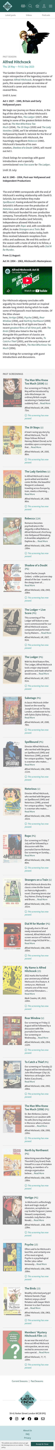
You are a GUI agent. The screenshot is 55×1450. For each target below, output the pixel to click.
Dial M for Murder (37, 923)
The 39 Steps (23, 127)
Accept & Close (42, 1444)
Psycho (27, 317)
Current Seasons (20, 1381)
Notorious (32, 789)
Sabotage (32, 698)
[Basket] (37, 6)
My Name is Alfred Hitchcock (35, 969)
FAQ (27, 1434)
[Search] (30, 6)
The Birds (32, 1288)
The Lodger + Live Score (35, 611)
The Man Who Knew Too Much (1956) (36, 1107)
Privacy (27, 1437)
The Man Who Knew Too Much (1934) (36, 381)
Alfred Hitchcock (23, 79)
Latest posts (10, 15)
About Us (27, 1430)
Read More (45, 403)
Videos (29, 15)
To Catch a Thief (36, 1062)
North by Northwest (34, 321)
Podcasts (46, 15)
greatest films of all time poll (25, 327)
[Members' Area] (23, 6)
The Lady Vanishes (37, 471)
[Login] (44, 6)
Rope (30, 836)
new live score (26, 164)
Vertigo (12, 317)
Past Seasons (37, 1381)
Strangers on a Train (38, 880)
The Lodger (33, 657)
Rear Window (34, 1018)
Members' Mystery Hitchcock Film (36, 1334)
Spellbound (34, 742)
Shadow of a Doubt (36, 566)
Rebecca (32, 518)
